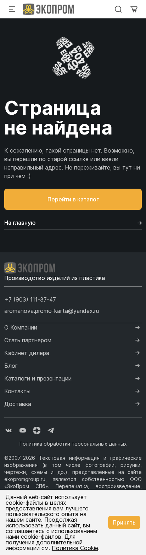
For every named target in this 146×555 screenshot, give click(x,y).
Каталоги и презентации (38, 378)
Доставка (17, 403)
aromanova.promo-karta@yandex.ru (51, 310)
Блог (11, 365)
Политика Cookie (75, 547)
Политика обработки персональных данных (73, 444)
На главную (20, 222)
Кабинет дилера (26, 352)
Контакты (17, 391)
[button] (30, 299)
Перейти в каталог (73, 199)
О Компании (20, 327)
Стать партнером (27, 340)
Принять (124, 522)
